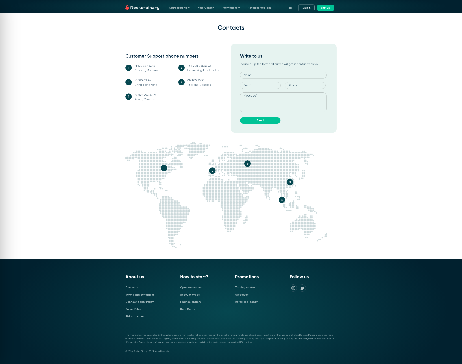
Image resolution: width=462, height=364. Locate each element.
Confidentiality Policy (139, 302)
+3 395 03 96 (142, 80)
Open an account (192, 287)
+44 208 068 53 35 (199, 66)
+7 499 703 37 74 (145, 94)
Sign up (325, 7)
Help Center (205, 7)
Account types (190, 294)
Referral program (246, 302)
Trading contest (246, 287)
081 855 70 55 (195, 80)
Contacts (131, 287)
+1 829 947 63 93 (145, 66)
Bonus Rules (133, 309)
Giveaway (242, 294)
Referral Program (259, 7)
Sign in (306, 7)
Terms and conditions (139, 294)
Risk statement (135, 316)
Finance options (190, 302)
